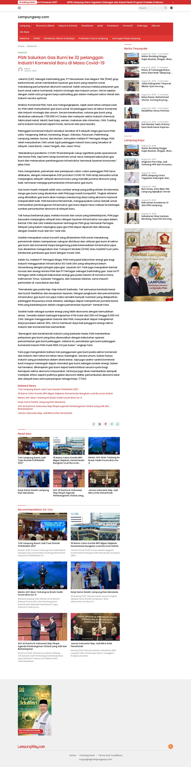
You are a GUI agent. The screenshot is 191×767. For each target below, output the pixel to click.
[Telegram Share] (111, 424)
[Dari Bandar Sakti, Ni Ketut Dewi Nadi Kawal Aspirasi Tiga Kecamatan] (131, 126)
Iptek (100, 25)
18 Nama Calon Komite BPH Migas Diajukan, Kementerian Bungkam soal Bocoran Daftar (65, 393)
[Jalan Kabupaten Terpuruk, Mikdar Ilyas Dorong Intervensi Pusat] (131, 85)
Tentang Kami (87, 755)
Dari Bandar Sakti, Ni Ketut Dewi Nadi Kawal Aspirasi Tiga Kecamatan (155, 125)
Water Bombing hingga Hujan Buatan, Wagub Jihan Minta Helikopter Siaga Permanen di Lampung (156, 57)
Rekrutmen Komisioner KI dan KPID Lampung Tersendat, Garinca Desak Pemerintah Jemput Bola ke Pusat (156, 204)
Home (72, 755)
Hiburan (156, 25)
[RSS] (170, 746)
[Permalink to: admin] (20, 69)
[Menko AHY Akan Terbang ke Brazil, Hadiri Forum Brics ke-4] (104, 446)
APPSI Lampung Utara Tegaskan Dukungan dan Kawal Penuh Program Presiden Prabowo (88, 2)
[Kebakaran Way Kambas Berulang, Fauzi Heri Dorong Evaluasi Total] (131, 218)
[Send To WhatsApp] (117, 424)
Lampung (25, 25)
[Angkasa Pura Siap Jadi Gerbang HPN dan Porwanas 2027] (131, 164)
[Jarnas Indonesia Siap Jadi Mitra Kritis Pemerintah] (104, 478)
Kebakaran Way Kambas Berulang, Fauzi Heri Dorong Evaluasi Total (156, 217)
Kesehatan (87, 25)
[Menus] (20, 7)
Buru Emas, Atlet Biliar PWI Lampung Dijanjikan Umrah (155, 190)
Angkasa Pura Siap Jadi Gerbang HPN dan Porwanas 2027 (156, 163)
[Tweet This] (99, 424)
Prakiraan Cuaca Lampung (93, 38)
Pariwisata (112, 25)
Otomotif (128, 25)
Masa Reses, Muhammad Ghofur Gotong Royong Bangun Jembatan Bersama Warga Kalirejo (156, 98)
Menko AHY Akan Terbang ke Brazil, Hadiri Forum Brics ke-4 (50, 397)
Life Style (24, 31)
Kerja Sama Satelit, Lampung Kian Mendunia (41, 402)
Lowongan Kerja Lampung (126, 38)
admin (27, 68)
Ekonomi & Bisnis (45, 25)
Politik (36, 38)
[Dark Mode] (171, 7)
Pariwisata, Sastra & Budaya (59, 38)
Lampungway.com (33, 17)
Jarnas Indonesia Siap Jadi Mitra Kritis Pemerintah (45, 413)
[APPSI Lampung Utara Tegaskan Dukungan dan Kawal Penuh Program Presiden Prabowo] (131, 177)
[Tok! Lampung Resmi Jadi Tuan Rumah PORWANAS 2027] (34, 446)
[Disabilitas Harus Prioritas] (131, 112)
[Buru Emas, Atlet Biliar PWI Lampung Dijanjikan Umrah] (131, 191)
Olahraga (142, 25)
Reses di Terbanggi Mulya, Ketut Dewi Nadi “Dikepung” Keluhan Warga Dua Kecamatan (156, 71)
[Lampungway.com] (31, 746)
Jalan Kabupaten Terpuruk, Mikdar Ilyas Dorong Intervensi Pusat (156, 85)
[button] (166, 7)
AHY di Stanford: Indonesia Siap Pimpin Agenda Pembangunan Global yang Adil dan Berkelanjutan (63, 407)
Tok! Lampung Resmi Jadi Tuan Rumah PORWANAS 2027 (48, 389)
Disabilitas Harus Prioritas (155, 110)
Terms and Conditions (110, 755)
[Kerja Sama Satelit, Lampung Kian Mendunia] (34, 478)
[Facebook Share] (93, 424)
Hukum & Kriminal (67, 25)
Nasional (24, 38)
